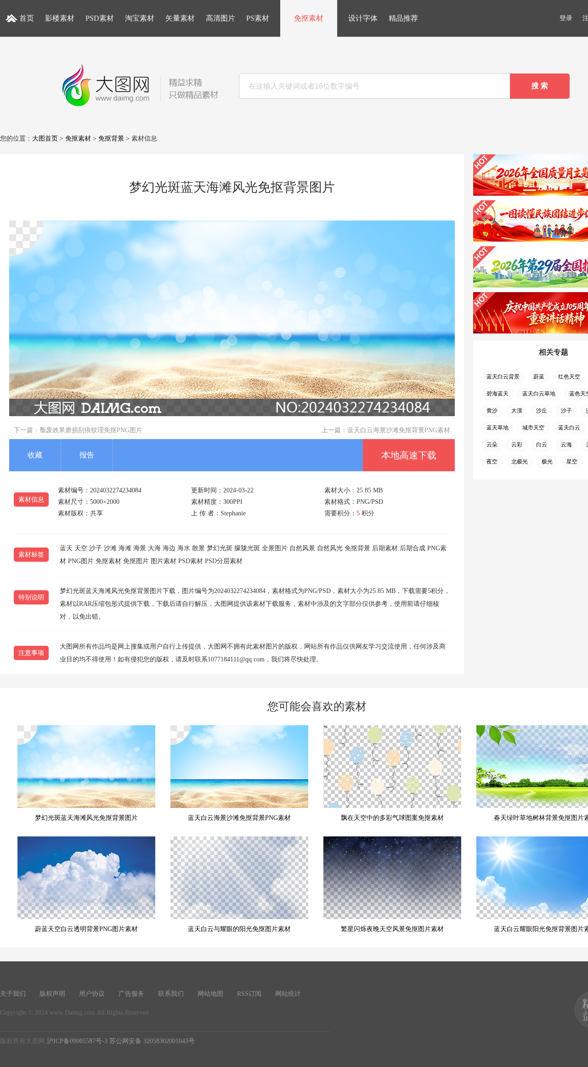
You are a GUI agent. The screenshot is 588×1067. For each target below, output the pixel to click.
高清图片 (220, 18)
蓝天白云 (569, 427)
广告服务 (131, 993)
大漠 (516, 410)
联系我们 (171, 993)
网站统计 (288, 993)
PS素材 (257, 18)
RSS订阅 (249, 993)
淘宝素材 (139, 18)
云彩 (516, 444)
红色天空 (569, 376)
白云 (541, 444)
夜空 (492, 461)
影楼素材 (59, 18)
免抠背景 (111, 138)
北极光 (519, 461)
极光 (547, 461)
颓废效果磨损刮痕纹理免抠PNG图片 (91, 430)
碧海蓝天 (497, 393)
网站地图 (210, 993)
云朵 (492, 444)
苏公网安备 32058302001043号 (152, 1041)
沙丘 (541, 410)
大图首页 (45, 138)
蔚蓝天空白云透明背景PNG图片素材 (86, 929)
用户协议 (92, 993)
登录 (566, 18)
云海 (566, 444)
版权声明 (52, 993)
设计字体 (363, 18)
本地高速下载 (408, 455)
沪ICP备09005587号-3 (77, 1041)
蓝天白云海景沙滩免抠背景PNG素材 (398, 430)
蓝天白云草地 (538, 393)
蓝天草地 (497, 427)
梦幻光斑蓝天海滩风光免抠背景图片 (86, 817)
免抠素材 (308, 18)
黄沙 (492, 410)
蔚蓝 (538, 376)
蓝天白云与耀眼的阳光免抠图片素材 (239, 929)
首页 (26, 18)
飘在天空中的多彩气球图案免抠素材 (392, 817)
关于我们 (13, 993)
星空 (571, 461)
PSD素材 (99, 18)
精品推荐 (403, 18)
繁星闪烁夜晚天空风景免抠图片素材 (392, 929)
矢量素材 (180, 18)
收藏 (35, 455)
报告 (86, 455)
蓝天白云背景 (503, 376)
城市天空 (533, 427)
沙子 (566, 410)
